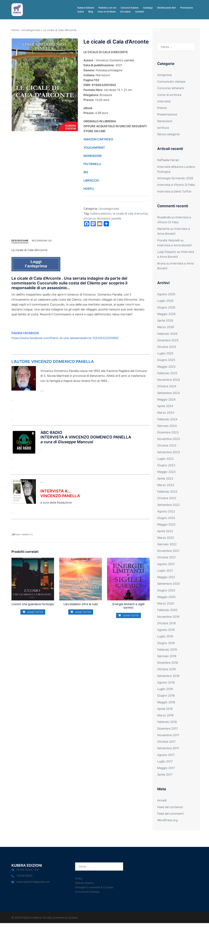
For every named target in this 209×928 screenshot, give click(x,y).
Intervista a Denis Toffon (174, 191)
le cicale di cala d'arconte (130, 213)
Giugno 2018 (166, 695)
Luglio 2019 (165, 636)
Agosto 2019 (166, 629)
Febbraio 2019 (167, 649)
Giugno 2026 (166, 307)
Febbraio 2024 (167, 419)
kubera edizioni (100, 213)
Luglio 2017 (165, 761)
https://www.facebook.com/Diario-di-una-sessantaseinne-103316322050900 (64, 338)
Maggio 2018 (166, 702)
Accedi (162, 800)
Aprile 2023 (165, 478)
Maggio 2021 (166, 577)
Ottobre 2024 (166, 386)
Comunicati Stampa (87, 891)
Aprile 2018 (165, 708)
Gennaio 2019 (166, 656)
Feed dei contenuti (170, 807)
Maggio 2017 (166, 768)
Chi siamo (125, 11)
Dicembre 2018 (167, 662)
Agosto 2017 (166, 755)
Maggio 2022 (166, 524)
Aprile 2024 (165, 406)
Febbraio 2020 (167, 610)
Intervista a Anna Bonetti (174, 245)
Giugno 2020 (166, 590)
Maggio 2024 (166, 399)
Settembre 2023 (168, 452)
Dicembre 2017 (167, 728)
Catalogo (148, 7)
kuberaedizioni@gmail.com (33, 881)
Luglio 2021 (165, 570)
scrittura (163, 127)
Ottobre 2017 (166, 741)
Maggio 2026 (166, 314)
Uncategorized (31, 30)
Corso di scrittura (169, 94)
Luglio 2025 (165, 353)
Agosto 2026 (166, 294)
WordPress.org (167, 820)
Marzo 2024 (165, 412)
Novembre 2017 (168, 735)
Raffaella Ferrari (168, 160)
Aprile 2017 (164, 774)
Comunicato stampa (171, 81)
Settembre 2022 (168, 505)
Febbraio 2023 (167, 491)
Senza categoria (168, 134)
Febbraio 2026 (167, 333)
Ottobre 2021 (166, 557)
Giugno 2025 (166, 360)
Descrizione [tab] (20, 240)
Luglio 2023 (165, 458)
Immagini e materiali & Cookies (94, 887)
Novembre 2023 (168, 439)
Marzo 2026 (165, 327)
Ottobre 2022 (166, 498)
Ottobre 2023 (166, 445)
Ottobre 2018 (166, 669)
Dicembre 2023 (167, 432)
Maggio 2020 (166, 597)
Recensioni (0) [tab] (42, 240)
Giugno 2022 (166, 518)
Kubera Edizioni (85, 7)
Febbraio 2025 (167, 373)
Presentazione (167, 114)
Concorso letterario (170, 88)
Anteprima (164, 75)
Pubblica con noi (107, 7)
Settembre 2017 (168, 748)
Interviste (163, 101)
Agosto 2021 (166, 564)
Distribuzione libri (166, 7)
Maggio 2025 (166, 366)
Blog (90, 11)
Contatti (139, 11)
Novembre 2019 (168, 616)
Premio (162, 108)
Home (15, 30)
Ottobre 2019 (166, 623)
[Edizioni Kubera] (17, 9)
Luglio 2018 (165, 689)
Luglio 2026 (165, 300)
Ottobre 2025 (166, 347)
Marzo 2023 (165, 485)
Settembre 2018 (168, 676)
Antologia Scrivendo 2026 (175, 178)
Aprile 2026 (165, 320)
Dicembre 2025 (167, 340)
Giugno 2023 (166, 465)
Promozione (186, 7)
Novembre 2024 (168, 379)
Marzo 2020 (165, 603)
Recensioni (164, 121)
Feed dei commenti (170, 813)
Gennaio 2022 (167, 544)
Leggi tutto (34, 612)
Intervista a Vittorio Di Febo (176, 184)
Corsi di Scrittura (107, 11)
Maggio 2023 (166, 471)
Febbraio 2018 (167, 722)
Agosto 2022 (166, 511)
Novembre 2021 (168, 550)
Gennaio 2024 (167, 426)
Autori (80, 11)
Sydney (73, 917)
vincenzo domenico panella (102, 218)
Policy (79, 878)
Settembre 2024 (168, 393)
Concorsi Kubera (129, 7)
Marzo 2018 (165, 715)
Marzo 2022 (165, 537)
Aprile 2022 (165, 531)
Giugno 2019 (166, 643)
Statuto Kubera (84, 882)
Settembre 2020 (168, 583)
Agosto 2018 (166, 682)
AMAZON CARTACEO (98, 139)
